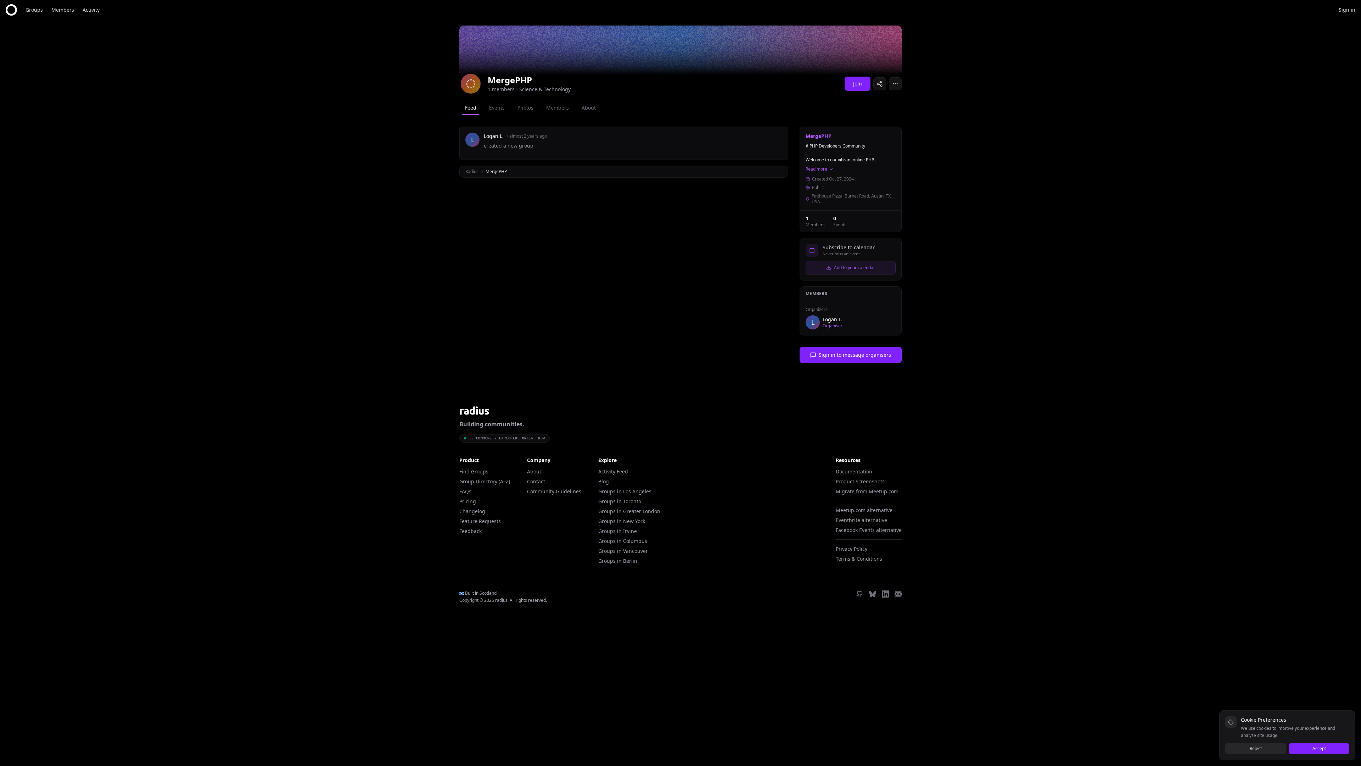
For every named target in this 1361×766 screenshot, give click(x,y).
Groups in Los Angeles (624, 491)
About (534, 471)
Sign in (1347, 9)
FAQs (465, 491)
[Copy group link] (879, 83)
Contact (536, 481)
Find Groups (473, 471)
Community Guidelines (554, 491)
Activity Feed (613, 471)
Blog (603, 481)
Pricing (467, 501)
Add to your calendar (854, 268)
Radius (471, 171)
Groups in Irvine (617, 531)
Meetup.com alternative (864, 510)
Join (857, 83)
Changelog (472, 511)
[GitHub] (859, 594)
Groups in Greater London (629, 511)
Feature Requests (480, 521)
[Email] (898, 594)
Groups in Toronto (619, 501)
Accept (1319, 748)
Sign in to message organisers (855, 354)
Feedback (470, 531)
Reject (1256, 748)
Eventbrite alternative (861, 520)
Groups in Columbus (622, 541)
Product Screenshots (860, 481)
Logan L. (832, 319)
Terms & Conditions (859, 558)
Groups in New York (621, 521)
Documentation (854, 471)
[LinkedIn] (885, 594)
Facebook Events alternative (869, 530)
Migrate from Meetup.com (867, 491)
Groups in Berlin (617, 560)
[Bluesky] (872, 594)
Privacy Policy (851, 548)
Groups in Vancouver (623, 551)
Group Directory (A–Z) (484, 481)
